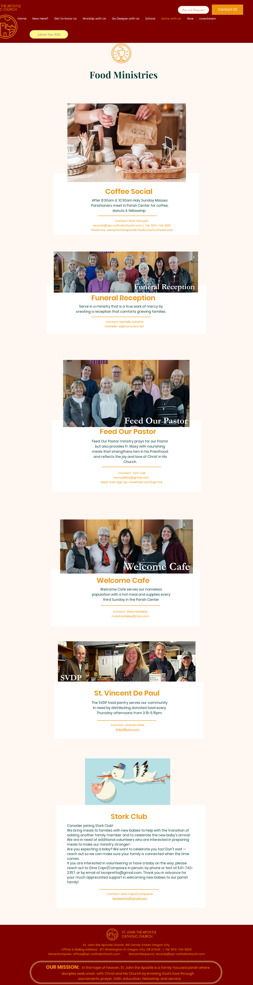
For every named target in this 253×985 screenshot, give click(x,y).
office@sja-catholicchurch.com (96, 954)
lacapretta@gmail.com (121, 872)
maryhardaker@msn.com (130, 616)
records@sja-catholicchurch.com (117, 225)
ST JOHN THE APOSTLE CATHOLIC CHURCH (139, 934)
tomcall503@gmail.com (131, 477)
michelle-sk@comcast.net (124, 326)
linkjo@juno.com (128, 729)
